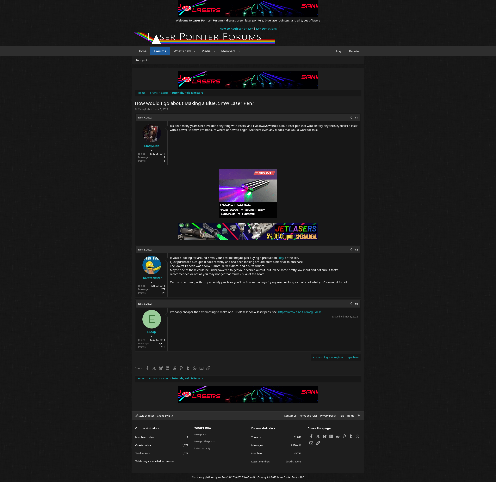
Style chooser (146, 415)
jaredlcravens (293, 461)
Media (206, 51)
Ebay (281, 258)
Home (142, 51)
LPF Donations (266, 28)
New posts (142, 60)
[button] (194, 51)
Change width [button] (165, 415)
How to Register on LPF (236, 28)
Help (341, 415)
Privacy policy (328, 415)
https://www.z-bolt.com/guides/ (299, 312)
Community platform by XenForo (224, 477)
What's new (182, 51)
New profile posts (204, 441)
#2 (356, 249)
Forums (160, 51)
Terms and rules (308, 415)
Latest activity (202, 448)
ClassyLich (144, 109)
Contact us (290, 415)
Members (228, 51)
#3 (356, 303)
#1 (356, 117)
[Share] (351, 117)
